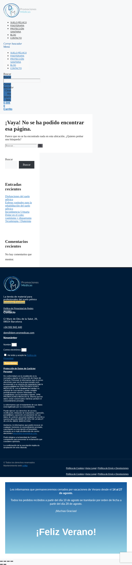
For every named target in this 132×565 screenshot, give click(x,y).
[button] (16, 45)
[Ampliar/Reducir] (1, 561)
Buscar (7, 77)
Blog (13, 35)
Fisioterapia (17, 25)
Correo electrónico (12, 350)
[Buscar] (40, 146)
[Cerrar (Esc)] (11, 561)
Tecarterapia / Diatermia (18, 221)
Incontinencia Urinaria (17, 211)
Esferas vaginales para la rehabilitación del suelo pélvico (18, 205)
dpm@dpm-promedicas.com (18, 332)
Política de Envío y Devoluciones (113, 468)
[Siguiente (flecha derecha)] (4, 564)
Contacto (16, 38)
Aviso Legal (90, 468)
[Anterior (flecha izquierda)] (1, 564)
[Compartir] (8, 561)
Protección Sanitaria (17, 30)
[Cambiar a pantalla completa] (4, 561)
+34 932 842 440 (12, 327)
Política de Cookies (75, 468)
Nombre (7, 344)
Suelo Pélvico (18, 22)
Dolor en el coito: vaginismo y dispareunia (18, 216)
